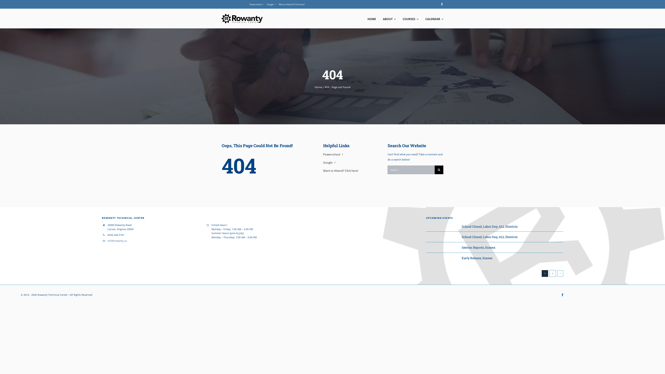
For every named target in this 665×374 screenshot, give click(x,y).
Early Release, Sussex (477, 258)
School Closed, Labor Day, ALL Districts (489, 226)
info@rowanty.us (117, 240)
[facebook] (442, 4)
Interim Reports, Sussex (478, 247)
